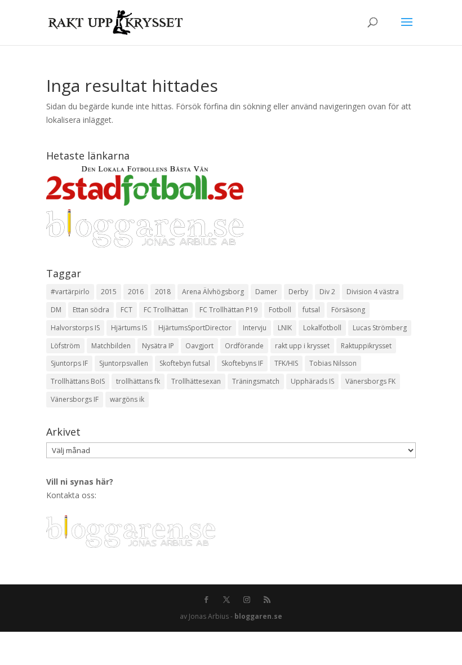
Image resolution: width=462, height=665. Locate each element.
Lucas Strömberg (380, 328)
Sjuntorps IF (69, 363)
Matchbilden (111, 346)
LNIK (285, 328)
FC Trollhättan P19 (228, 309)
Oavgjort (199, 346)
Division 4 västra (372, 291)
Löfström (65, 346)
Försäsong (348, 309)
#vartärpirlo (70, 291)
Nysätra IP (158, 346)
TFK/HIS (286, 363)
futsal (311, 309)
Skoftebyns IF (242, 363)
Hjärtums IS (129, 328)
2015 (109, 291)
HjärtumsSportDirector (195, 328)
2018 (163, 291)
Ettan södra (91, 309)
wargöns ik (127, 399)
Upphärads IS (312, 381)
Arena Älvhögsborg (213, 291)
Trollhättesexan (196, 381)
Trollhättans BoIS (78, 381)
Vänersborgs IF (75, 399)
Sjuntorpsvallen (123, 363)
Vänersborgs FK (370, 381)
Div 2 (327, 291)
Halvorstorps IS (75, 328)
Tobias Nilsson (333, 363)
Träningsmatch (255, 381)
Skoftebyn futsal (184, 363)
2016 (136, 291)
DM (56, 309)
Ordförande (244, 346)
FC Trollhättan (166, 309)
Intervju (254, 328)
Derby (298, 291)
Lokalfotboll (322, 328)
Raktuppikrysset (366, 346)
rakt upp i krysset (302, 346)
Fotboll (280, 309)
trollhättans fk (138, 381)
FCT (126, 309)
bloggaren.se (258, 616)
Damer (266, 291)
